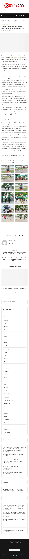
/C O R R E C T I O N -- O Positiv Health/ (12, 525)
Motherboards (7, 403)
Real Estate (6, 419)
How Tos (6, 374)
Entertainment (7, 381)
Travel (5, 342)
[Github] (23, 15)
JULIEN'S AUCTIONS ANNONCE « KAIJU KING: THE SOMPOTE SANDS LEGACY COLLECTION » (14, 514)
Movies (5, 416)
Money (5, 358)
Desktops (6, 406)
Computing (6, 349)
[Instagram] (19, 15)
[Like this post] (15, 235)
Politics (5, 333)
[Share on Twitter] (18, 235)
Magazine (6, 326)
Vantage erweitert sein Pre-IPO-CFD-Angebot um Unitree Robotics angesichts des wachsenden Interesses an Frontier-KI (14, 461)
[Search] (27, 15)
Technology (6, 361)
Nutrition (6, 371)
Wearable (6, 426)
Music (5, 384)
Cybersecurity (7, 429)
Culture (5, 323)
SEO (5, 410)
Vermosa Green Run (18, 57)
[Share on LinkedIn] (21, 235)
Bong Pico (4, 30)
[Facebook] (16, 15)
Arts (5, 316)
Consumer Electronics (8, 400)
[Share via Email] (22, 235)
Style (5, 339)
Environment (7, 432)
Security (6, 387)
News (5, 329)
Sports (5, 336)
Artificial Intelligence (8, 393)
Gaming (6, 355)
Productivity (6, 397)
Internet (5, 365)
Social (5, 377)
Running (6, 390)
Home (2, 20)
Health (8, 20)
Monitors (6, 352)
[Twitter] (18, 15)
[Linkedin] (21, 15)
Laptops (6, 413)
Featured (6, 313)
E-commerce (7, 368)
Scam (5, 422)
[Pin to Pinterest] (19, 235)
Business (6, 320)
